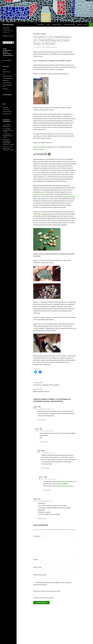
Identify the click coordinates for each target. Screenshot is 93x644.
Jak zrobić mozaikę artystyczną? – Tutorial (8, 130)
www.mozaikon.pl (38, 149)
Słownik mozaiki (56, 24)
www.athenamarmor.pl (48, 214)
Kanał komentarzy (7, 111)
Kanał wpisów (6, 109)
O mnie (48, 24)
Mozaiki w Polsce (7, 82)
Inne (4, 74)
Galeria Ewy (41, 24)
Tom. (39, 407)
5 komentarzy (53, 47)
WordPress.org (6, 113)
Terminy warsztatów (69, 24)
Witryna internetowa (39, 575)
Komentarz (37, 536)
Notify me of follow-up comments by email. (46, 591)
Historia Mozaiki (7, 71)
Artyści (4, 69)
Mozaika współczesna (8, 78)
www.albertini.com (69, 196)
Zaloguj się (5, 107)
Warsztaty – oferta (82, 24)
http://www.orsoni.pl (67, 486)
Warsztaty (5, 88)
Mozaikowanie (8, 24)
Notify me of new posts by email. (43, 598)
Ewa (45, 47)
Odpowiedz (42, 420)
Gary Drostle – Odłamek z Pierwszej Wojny (46, 384)
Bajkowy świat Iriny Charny (41, 390)
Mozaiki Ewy (6, 80)
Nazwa (36, 559)
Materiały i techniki (39, 34)
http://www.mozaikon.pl (64, 481)
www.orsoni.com (38, 194)
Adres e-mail (37, 567)
